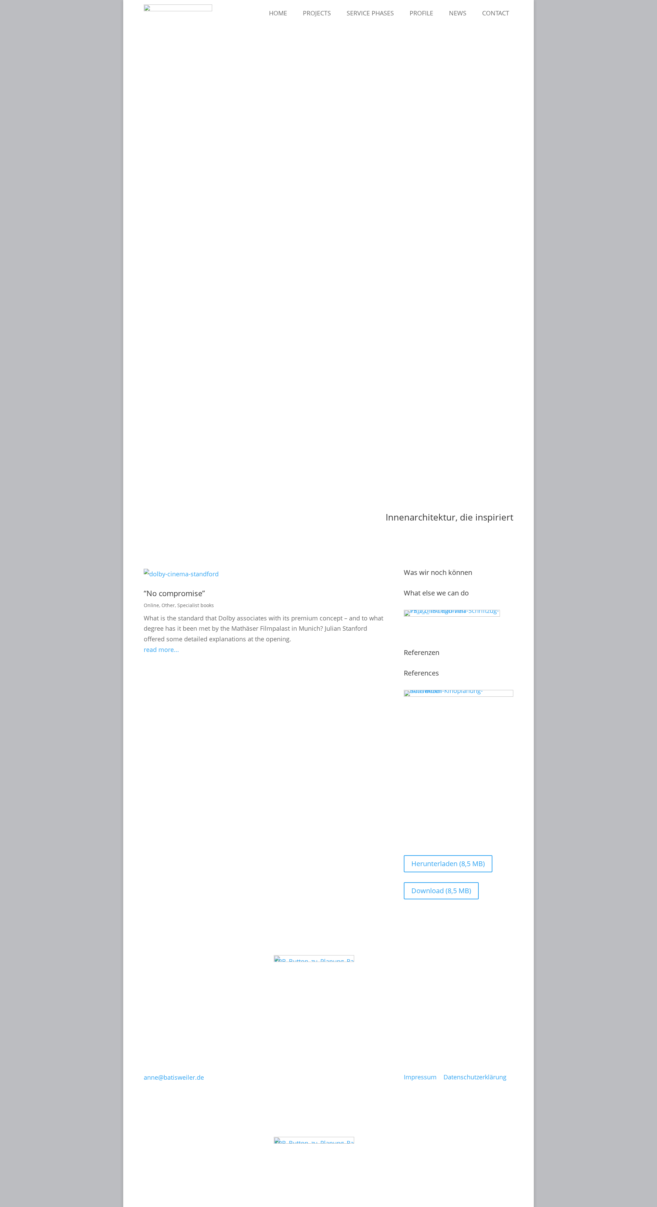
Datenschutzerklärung (474, 1077)
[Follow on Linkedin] (293, 1012)
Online (151, 605)
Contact (495, 13)
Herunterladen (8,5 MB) (448, 863)
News (457, 13)
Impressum (420, 1077)
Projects (317, 13)
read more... (161, 649)
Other (168, 605)
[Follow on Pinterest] (279, 1012)
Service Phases (370, 13)
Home (278, 13)
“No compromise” (174, 593)
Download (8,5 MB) (441, 890)
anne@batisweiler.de (174, 1077)
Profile (421, 13)
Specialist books (195, 605)
